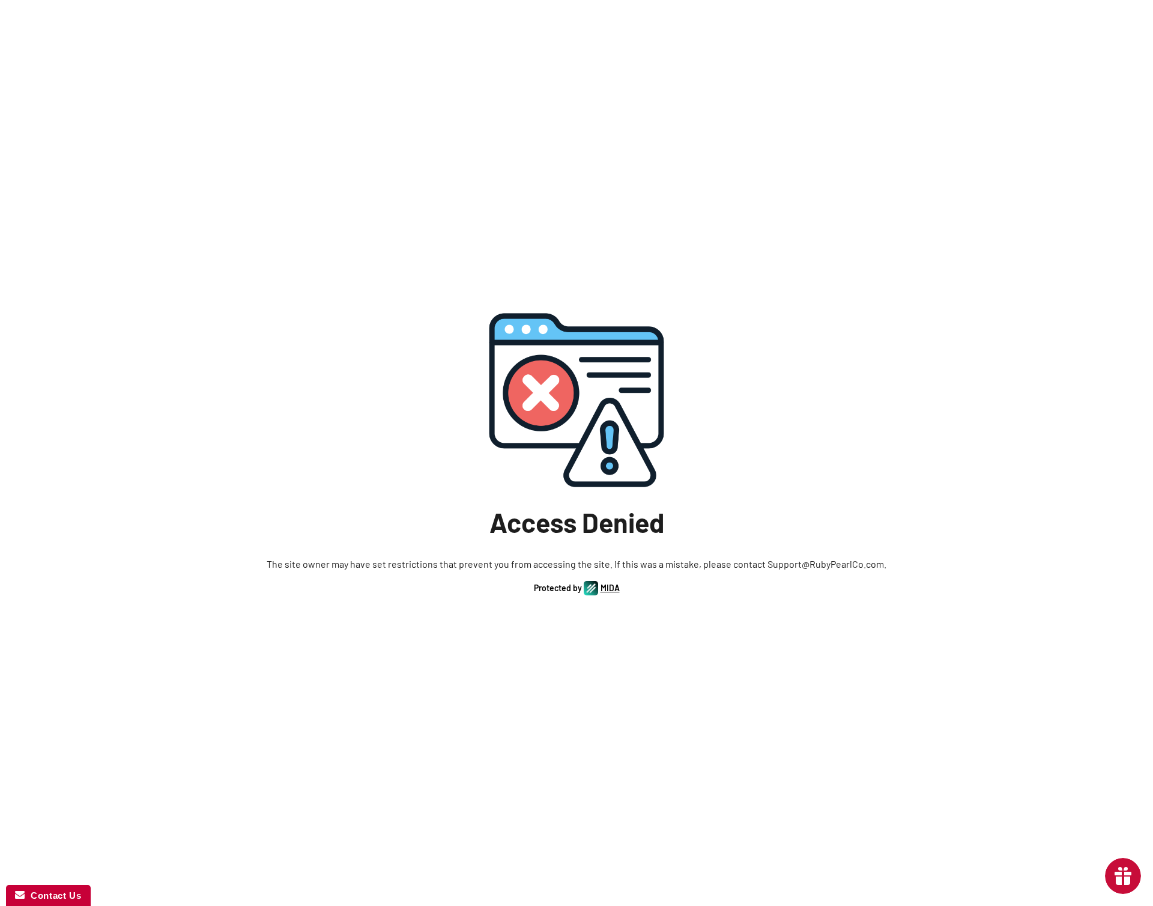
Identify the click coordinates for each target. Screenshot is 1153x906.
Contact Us (53, 895)
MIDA (610, 588)
